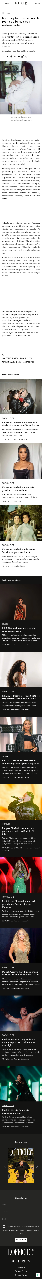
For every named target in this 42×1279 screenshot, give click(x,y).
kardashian (28, 362)
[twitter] (19, 57)
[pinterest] (11, 57)
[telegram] (26, 57)
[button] (37, 1166)
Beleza (6, 13)
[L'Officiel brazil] (21, 3)
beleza (28, 358)
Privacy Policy (21, 1271)
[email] (4, 57)
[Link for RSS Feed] (29, 1261)
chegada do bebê (17, 164)
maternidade (8, 362)
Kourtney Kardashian (11, 140)
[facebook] (8, 57)
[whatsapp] (22, 57)
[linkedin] (15, 57)
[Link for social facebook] (18, 1262)
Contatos (21, 1267)
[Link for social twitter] (13, 1262)
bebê (18, 362)
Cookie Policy (21, 1275)
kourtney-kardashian (13, 358)
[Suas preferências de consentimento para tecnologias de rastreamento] (38, 1275)
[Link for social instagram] (23, 1262)
